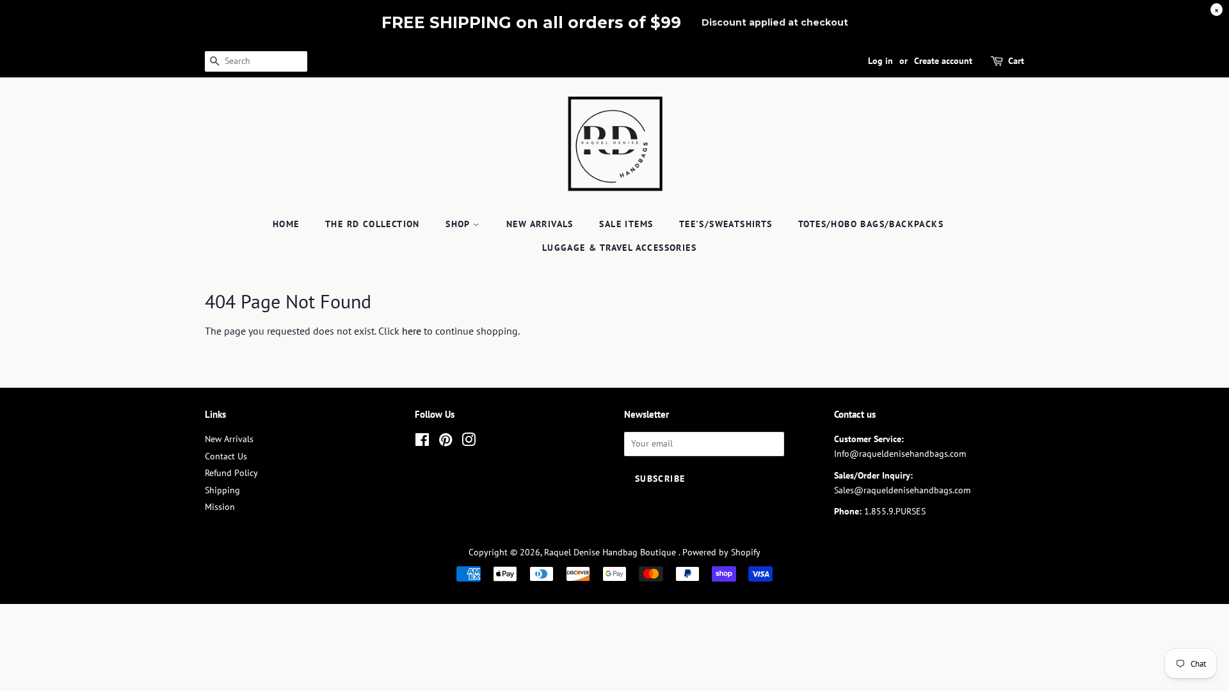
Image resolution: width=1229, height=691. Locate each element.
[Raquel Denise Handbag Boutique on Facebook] (422, 442)
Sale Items (626, 224)
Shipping (222, 490)
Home (286, 224)
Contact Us (226, 456)
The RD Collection (372, 224)
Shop (459, 224)
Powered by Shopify (721, 552)
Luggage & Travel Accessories (619, 247)
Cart (1016, 61)
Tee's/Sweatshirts (726, 224)
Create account (943, 61)
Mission (220, 506)
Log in (880, 61)
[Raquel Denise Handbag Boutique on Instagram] (469, 442)
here (411, 330)
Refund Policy (231, 473)
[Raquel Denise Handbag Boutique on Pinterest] (445, 442)
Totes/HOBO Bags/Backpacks (871, 224)
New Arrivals (540, 224)
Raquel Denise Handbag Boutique (611, 552)
